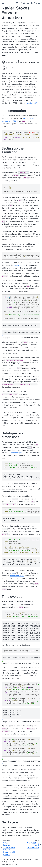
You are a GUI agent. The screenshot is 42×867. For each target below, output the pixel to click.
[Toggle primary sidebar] (3, 2)
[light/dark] (32, 2)
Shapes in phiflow (18, 453)
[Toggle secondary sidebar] (39, 3)
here (13, 573)
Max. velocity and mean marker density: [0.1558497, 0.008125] (21, 325)
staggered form (19, 265)
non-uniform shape (17, 576)
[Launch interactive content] (17, 3)
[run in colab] (32, 103)
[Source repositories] (20, 3)
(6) (30, 44)
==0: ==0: (22, 694)
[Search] (35, 2)
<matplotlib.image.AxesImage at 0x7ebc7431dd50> (21, 657)
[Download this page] (24, 3)
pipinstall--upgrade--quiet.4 (22, 135)
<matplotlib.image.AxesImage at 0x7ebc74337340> (21, 332)
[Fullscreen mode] (28, 3)
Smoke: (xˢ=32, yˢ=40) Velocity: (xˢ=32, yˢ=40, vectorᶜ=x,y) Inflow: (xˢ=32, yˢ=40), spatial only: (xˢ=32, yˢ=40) (21, 476)
